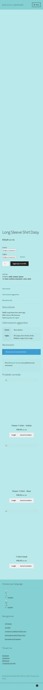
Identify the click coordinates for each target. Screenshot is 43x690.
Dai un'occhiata (26, 435)
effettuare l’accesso (14, 363)
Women (21, 276)
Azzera (22, 257)
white (29, 279)
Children (15, 276)
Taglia (4, 254)
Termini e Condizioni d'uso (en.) (15, 631)
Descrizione (6, 289)
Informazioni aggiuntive (10, 295)
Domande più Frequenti (13, 639)
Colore (4, 247)
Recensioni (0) (7, 300)
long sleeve (18, 279)
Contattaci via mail (8, 663)
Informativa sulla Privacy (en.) (15, 635)
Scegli (14, 435)
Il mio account (7, 686)
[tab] (21, 289)
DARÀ (10, 276)
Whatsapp (5, 661)
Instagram (6, 658)
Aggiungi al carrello (19, 264)
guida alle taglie (13, 318)
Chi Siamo (8, 624)
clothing (11, 279)
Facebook (5, 656)
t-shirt (25, 279)
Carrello (7, 628)
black (6, 279)
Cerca (21, 686)
